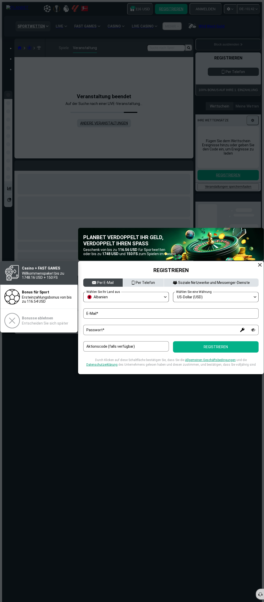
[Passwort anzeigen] (253, 330)
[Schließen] (260, 265)
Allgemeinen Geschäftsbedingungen (210, 360)
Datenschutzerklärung (102, 364)
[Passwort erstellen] (242, 330)
